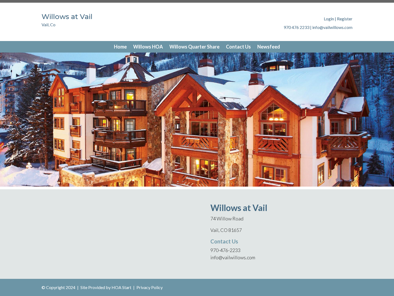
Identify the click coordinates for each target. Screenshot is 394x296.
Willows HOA (148, 47)
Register (344, 18)
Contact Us (238, 47)
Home (120, 47)
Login (329, 18)
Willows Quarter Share (194, 47)
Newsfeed (268, 47)
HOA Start (121, 287)
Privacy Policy (149, 287)
